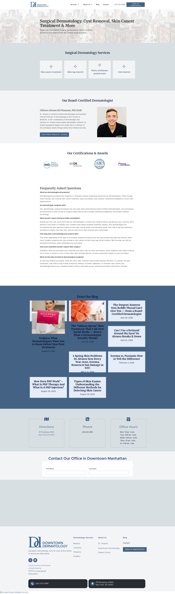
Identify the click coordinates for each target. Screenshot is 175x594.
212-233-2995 (119, 4)
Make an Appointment (136, 4)
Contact (106, 4)
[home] (39, 4)
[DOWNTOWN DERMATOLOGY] (87, 592)
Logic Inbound (41, 571)
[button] (75, 4)
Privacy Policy (33, 573)
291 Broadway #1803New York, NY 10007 (46, 433)
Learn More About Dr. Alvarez (54, 134)
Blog (97, 4)
